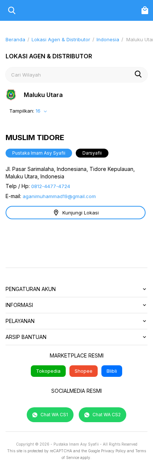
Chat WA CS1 (53, 414)
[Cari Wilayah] (138, 75)
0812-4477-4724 (50, 186)
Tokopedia (48, 371)
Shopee (83, 371)
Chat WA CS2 (106, 414)
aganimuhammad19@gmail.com (59, 196)
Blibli (112, 371)
